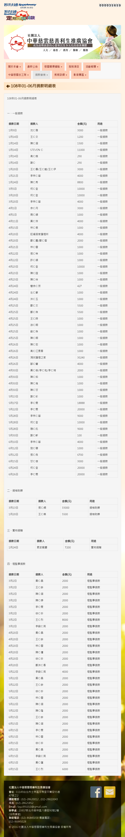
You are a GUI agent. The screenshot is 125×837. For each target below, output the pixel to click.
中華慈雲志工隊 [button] (17, 74)
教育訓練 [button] (59, 74)
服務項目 (74, 66)
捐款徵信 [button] (40, 74)
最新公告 (32, 66)
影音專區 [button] (79, 74)
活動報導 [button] (91, 66)
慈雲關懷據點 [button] (52, 66)
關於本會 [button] (13, 66)
